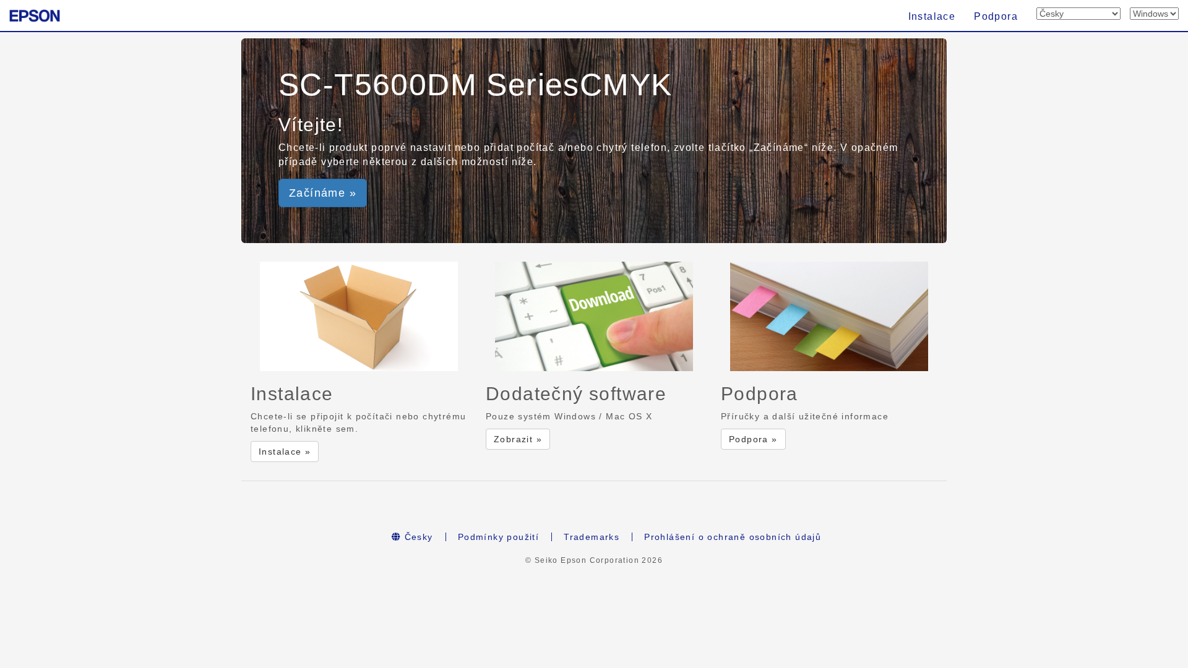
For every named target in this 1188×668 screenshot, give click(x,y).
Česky (417, 537)
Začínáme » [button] (322, 193)
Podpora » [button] (753, 439)
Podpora (996, 16)
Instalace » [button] (285, 451)
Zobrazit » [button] (518, 439)
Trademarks (591, 537)
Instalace (932, 16)
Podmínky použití (498, 537)
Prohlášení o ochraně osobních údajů (732, 537)
